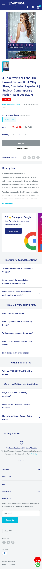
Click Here (34, 454)
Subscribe (10, 520)
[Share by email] (38, 157)
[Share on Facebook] (24, 157)
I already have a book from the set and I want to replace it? (16, 293)
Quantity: (5, 135)
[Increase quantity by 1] (25, 134)
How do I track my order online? (15, 353)
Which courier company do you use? (17, 333)
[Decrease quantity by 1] (13, 134)
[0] (37, 7)
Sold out (21, 143)
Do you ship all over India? (13, 313)
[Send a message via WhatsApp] (37, 564)
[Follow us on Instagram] (12, 542)
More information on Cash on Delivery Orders (17, 417)
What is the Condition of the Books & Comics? (17, 270)
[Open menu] (3, 4)
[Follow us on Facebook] (4, 542)
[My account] (33, 7)
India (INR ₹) (8, 531)
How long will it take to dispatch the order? (17, 343)
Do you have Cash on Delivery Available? (14, 394)
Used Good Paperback (11, 104)
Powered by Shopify (9, 564)
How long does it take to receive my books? (17, 323)
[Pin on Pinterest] (29, 157)
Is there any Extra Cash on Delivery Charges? (16, 406)
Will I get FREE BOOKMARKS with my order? (17, 372)
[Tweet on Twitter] (33, 157)
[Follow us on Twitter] (8, 542)
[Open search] (28, 7)
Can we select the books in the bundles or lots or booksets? (15, 282)
